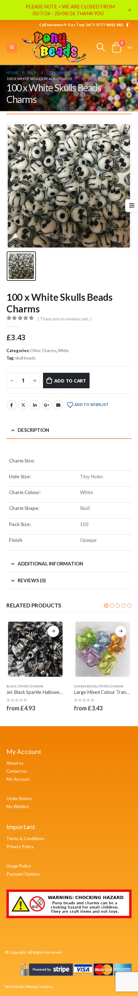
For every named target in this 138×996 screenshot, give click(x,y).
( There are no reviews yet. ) (64, 318)
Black (11, 686)
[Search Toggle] (101, 47)
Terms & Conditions (25, 838)
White (63, 350)
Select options (53, 631)
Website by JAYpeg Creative (29, 986)
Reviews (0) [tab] (32, 580)
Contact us (16, 771)
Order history (19, 798)
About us (14, 763)
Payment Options (23, 874)
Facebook (11, 405)
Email (58, 405)
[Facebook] (127, 25)
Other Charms (43, 350)
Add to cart (70, 380)
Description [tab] (33, 430)
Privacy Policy (20, 846)
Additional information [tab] (50, 563)
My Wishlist (17, 806)
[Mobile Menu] (11, 47)
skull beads (25, 358)
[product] (35, 649)
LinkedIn (35, 405)
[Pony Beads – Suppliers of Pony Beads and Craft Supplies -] (55, 47)
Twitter (23, 405)
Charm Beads (85, 686)
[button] (106, 605)
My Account (18, 779)
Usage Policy (18, 866)
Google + (46, 405)
